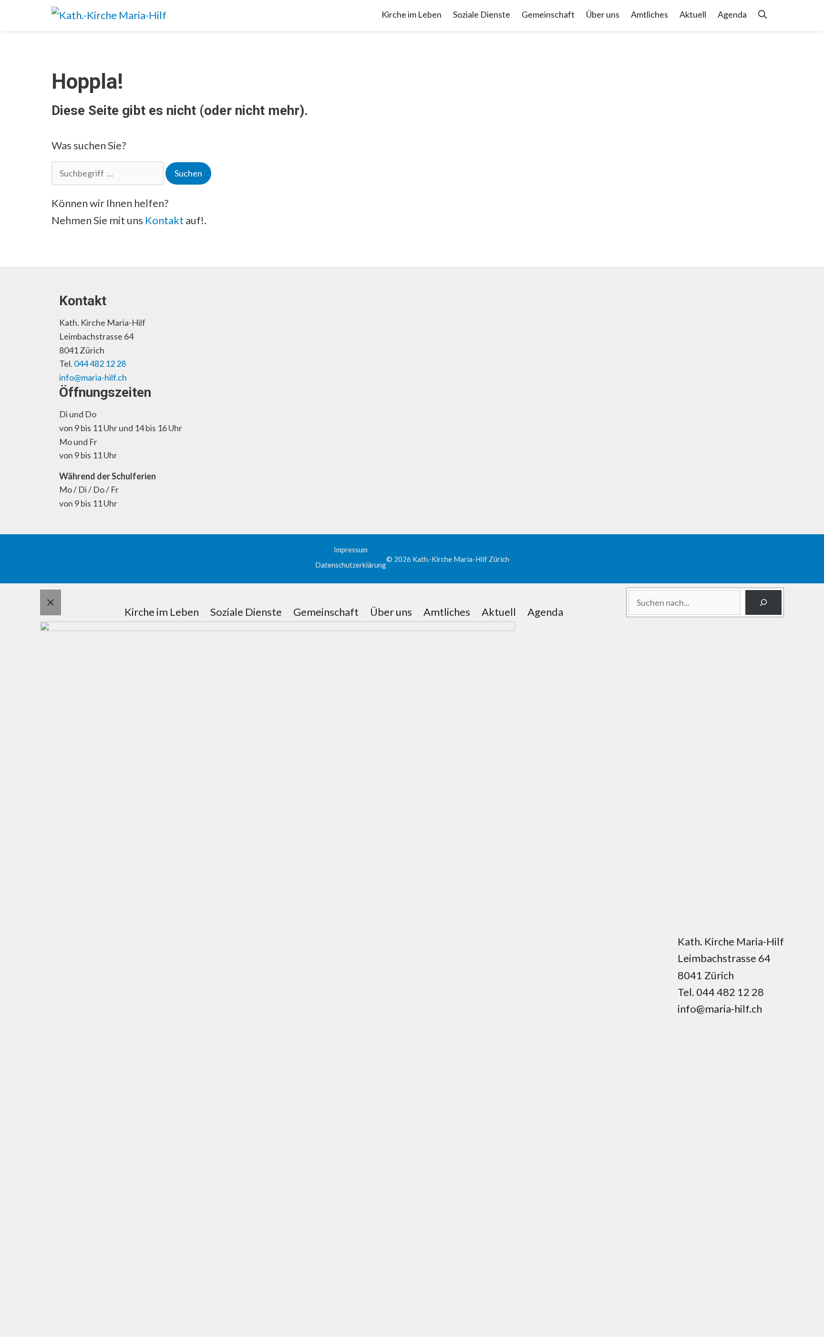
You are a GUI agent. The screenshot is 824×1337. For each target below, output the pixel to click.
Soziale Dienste (481, 14)
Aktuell (693, 14)
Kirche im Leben (411, 14)
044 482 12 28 (100, 363)
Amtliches (649, 14)
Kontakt (164, 220)
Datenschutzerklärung (350, 564)
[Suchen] (763, 602)
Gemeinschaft (548, 14)
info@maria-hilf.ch (93, 377)
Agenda (732, 14)
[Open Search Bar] (762, 14)
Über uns (602, 14)
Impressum (351, 549)
